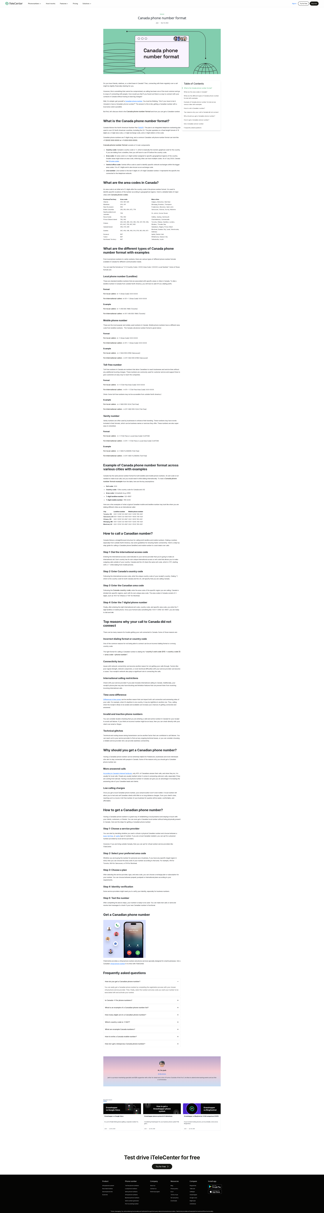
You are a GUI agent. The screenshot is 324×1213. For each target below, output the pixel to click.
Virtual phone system (108, 1185)
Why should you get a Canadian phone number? (199, 116)
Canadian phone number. (134, 101)
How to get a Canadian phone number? (196, 120)
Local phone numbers (131, 1188)
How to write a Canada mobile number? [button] (121, 1037)
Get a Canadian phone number (194, 124)
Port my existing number (132, 1204)
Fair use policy (174, 1197)
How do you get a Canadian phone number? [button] (122, 981)
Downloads (174, 1201)
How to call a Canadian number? (194, 108)
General (162, 14)
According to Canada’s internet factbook (117, 773)
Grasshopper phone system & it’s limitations (158, 1116)
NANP (141, 127)
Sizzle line (105, 1194)
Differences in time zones (112, 699)
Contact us (153, 1188)
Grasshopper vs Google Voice (113, 1116)
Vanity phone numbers (131, 1191)
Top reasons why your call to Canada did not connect (201, 112)
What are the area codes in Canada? (195, 92)
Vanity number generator (132, 1201)
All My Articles (162, 1074)
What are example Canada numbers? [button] (120, 1029)
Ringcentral (193, 1185)
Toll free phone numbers (132, 1185)
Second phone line (107, 1191)
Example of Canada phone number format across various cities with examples (200, 103)
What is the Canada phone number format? (198, 88)
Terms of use (174, 1194)
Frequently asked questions (192, 128)
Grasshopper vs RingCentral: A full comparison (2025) (201, 1116)
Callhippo (192, 1191)
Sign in (294, 3)
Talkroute (192, 1188)
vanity (118, 836)
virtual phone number (117, 964)
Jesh (157, 23)
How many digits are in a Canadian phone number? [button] (125, 1015)
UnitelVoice (193, 1204)
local (105, 836)
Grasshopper (193, 1194)
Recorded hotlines (107, 1188)
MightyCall (192, 1201)
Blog (172, 1185)
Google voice (193, 1197)
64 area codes (114, 161)
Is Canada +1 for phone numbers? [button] (118, 1000)
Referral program (155, 1191)
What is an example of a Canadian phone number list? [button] (127, 1008)
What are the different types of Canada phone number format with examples (201, 97)
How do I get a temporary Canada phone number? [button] (125, 1044)
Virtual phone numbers (131, 1194)
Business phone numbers (132, 1197)
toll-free (110, 836)
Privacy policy (174, 1188)
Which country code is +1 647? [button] (117, 1022)
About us (152, 1185)
